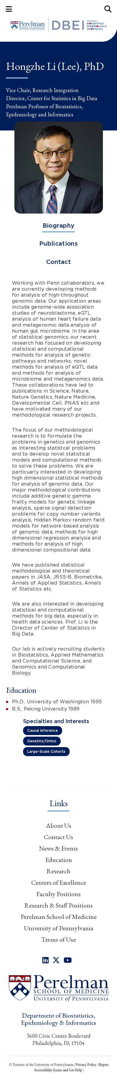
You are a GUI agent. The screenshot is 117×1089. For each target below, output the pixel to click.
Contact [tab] (58, 261)
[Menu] (9, 9)
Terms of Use (58, 939)
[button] (58, 988)
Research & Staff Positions (58, 905)
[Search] (108, 9)
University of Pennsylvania (58, 928)
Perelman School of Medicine (59, 916)
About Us (58, 825)
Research (58, 871)
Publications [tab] (58, 243)
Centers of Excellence (58, 882)
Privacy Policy (86, 1065)
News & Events (58, 848)
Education (58, 859)
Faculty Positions (58, 894)
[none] (45, 960)
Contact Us (58, 837)
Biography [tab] (59, 225)
